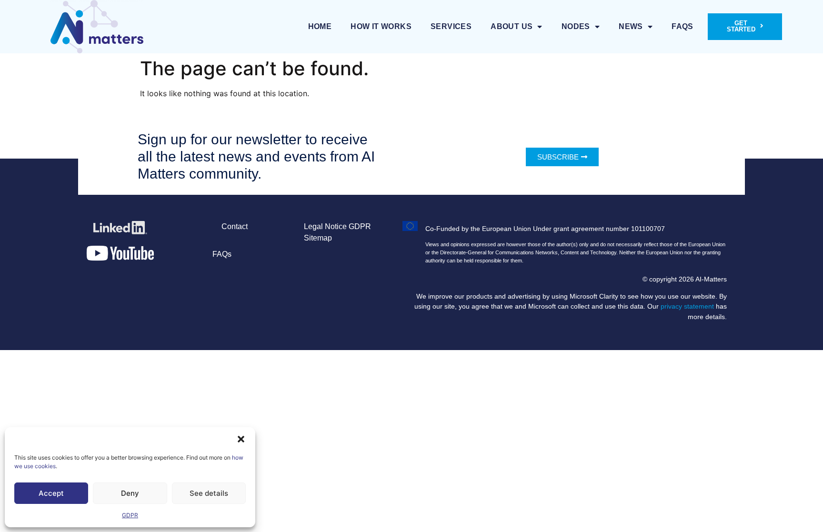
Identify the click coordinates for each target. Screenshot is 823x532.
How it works (381, 26)
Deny (130, 493)
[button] (241, 439)
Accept (51, 493)
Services (451, 26)
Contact (234, 226)
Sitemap (318, 238)
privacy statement (687, 306)
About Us (511, 26)
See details (209, 493)
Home (320, 26)
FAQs (682, 26)
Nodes (576, 26)
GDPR (130, 515)
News (631, 26)
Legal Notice (325, 226)
